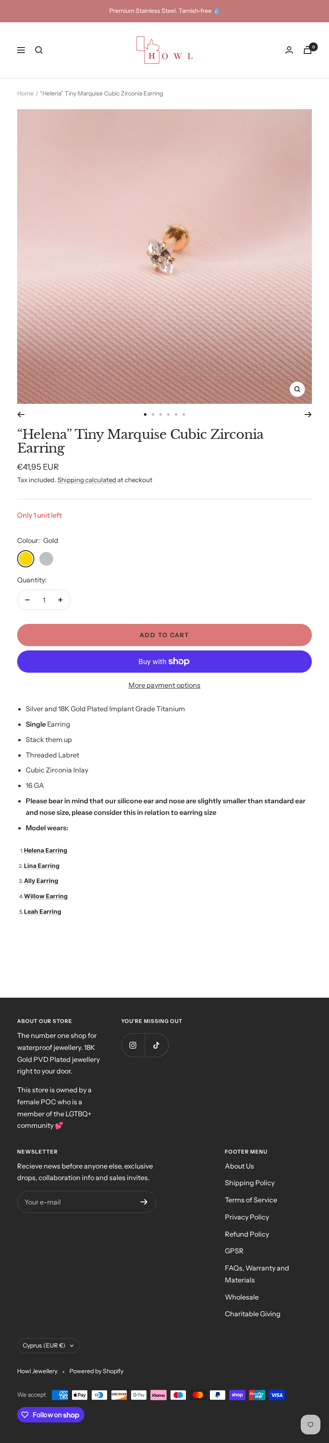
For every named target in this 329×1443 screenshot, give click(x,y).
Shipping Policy (250, 1182)
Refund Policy (247, 1234)
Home (25, 93)
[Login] (289, 50)
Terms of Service (251, 1200)
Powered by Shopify (96, 1371)
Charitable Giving (253, 1313)
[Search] (39, 50)
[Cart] (307, 50)
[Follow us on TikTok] (156, 1045)
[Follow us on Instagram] (133, 1045)
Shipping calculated (86, 480)
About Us (239, 1166)
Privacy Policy (247, 1217)
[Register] (144, 1202)
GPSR (234, 1250)
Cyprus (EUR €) (44, 1345)
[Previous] (20, 414)
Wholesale (242, 1297)
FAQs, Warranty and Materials (257, 1274)
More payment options (164, 685)
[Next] (308, 414)
